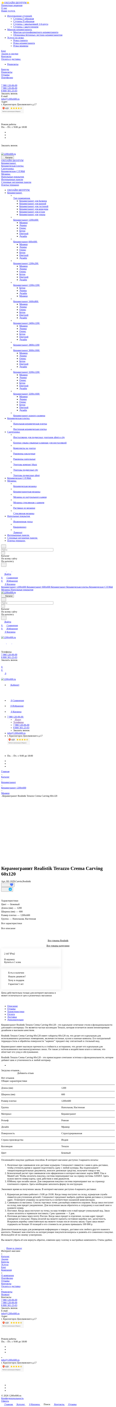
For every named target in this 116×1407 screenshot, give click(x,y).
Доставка (12, 1017)
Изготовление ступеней (19, 16)
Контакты (6, 1283)
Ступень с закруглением (25, 27)
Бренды (5, 1262)
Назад (17, 719)
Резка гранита (20, 40)
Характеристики (15, 1011)
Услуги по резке (15, 37)
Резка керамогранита (24, 43)
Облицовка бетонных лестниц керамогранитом (37, 35)
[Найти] (3, 565)
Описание (12, 1006)
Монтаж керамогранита (19, 29)
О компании (7, 1275)
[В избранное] (7, 885)
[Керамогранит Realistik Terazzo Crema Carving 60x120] (59, 827)
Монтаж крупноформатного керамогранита (35, 32)
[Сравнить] (7, 889)
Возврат (5, 1294)
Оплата (11, 1014)
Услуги (4, 1264)
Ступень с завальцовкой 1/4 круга (30, 24)
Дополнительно (15, 1019)
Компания (6, 1270)
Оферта (5, 1401)
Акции (4, 1259)
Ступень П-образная (23, 21)
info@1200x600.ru (10, 99)
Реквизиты (12, 64)
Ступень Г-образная (23, 18)
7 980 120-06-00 (9, 85)
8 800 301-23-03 (9, 91)
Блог (3, 1267)
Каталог (5, 1256)
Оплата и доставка (10, 1286)
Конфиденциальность (12, 1398)
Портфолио (7, 1278)
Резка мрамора (20, 46)
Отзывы (11, 1009)
